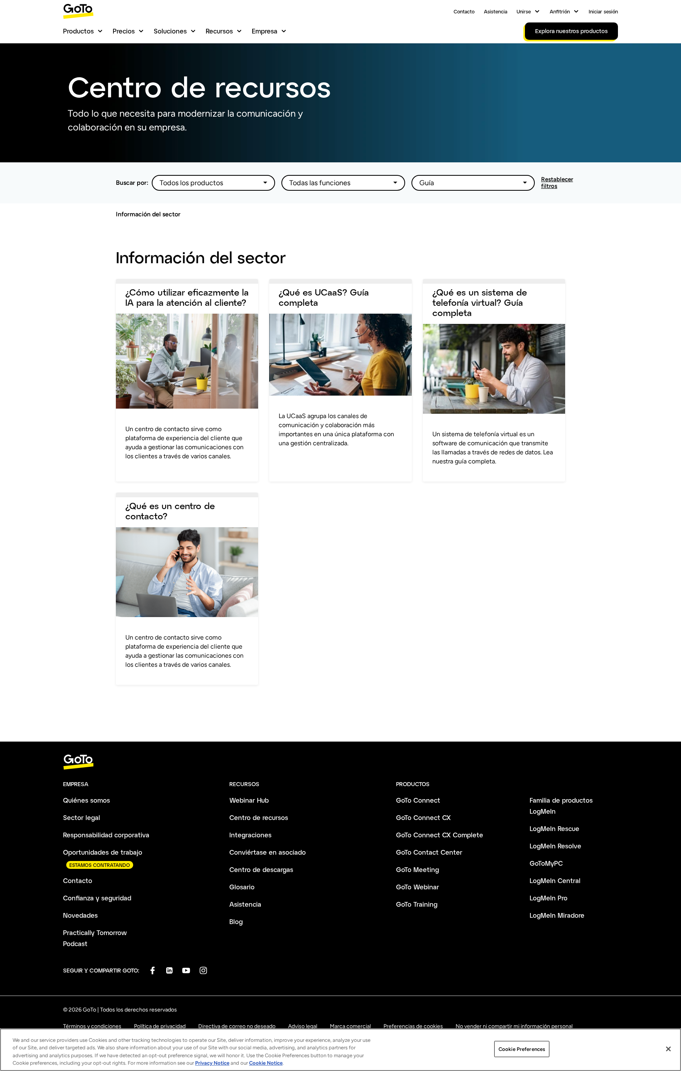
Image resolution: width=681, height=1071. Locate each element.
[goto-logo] (340, 762)
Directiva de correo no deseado (236, 1026)
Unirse (524, 11)
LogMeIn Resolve (555, 846)
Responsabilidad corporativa (106, 835)
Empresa (264, 31)
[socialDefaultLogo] (152, 970)
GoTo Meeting (417, 869)
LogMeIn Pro (549, 898)
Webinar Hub (249, 800)
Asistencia (495, 11)
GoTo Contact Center (429, 852)
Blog (236, 921)
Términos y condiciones (92, 1026)
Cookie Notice (266, 1063)
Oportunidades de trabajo (102, 852)
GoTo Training (416, 904)
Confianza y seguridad (97, 898)
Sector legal (81, 817)
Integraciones (250, 835)
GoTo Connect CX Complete (439, 835)
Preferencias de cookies (413, 1026)
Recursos (219, 31)
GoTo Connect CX (423, 817)
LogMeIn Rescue (554, 828)
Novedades (80, 915)
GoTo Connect (418, 800)
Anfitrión (560, 11)
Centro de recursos (258, 817)
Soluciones (170, 31)
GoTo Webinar (417, 887)
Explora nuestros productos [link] (571, 31)
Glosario (242, 887)
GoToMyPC (546, 863)
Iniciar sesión (603, 11)
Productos (78, 31)
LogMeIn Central (555, 880)
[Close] (668, 1049)
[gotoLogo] (78, 11)
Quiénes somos (86, 800)
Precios (124, 31)
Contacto (464, 11)
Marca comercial (350, 1026)
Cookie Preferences (522, 1049)
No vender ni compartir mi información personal (514, 1026)
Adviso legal (302, 1026)
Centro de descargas (261, 869)
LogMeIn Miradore (557, 915)
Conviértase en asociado (267, 852)
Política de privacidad (160, 1026)
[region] (340, 1049)
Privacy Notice (212, 1063)
